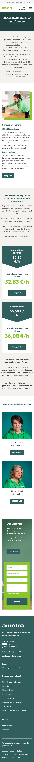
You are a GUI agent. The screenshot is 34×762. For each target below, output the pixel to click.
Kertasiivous (7, 686)
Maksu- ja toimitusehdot (11, 668)
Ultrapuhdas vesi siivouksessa (14, 710)
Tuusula (12, 758)
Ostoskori (29, 2)
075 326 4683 (17, 452)
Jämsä (19, 758)
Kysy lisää (8, 175)
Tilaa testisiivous (21, 8)
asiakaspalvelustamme (16, 168)
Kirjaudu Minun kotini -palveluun (16, 2)
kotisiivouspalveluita (13, 45)
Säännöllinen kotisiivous (11, 682)
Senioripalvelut (8, 698)
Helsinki (5, 751)
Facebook (6, 730)
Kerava (14, 754)
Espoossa (17, 74)
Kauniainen (6, 754)
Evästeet (5, 664)
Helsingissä (9, 74)
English (30, 4)
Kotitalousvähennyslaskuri (12, 702)
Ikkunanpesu (7, 694)
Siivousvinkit (7, 706)
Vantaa (19, 751)
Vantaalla (24, 74)
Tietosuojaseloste (13, 594)
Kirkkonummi (24, 754)
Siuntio (4, 758)
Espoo (12, 751)
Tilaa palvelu (17, 293)
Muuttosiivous (8, 690)
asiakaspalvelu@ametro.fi (16, 533)
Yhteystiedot (7, 725)
